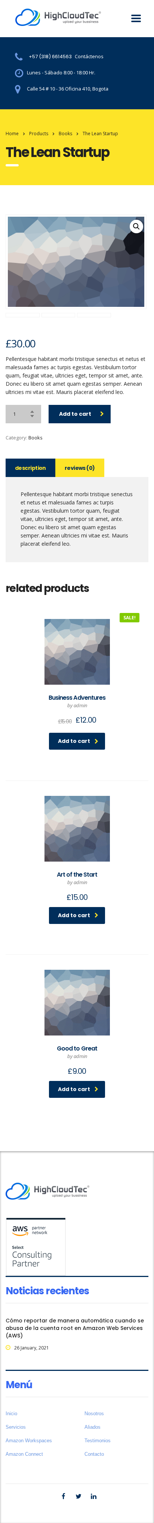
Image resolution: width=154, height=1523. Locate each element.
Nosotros (94, 1413)
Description (30, 468)
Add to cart (75, 414)
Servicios (16, 1427)
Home (12, 133)
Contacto (94, 1454)
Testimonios (97, 1440)
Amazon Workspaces (29, 1440)
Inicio (11, 1413)
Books (35, 437)
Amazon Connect (24, 1454)
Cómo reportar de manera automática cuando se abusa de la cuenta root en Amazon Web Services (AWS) (75, 1328)
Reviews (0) (80, 468)
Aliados (92, 1427)
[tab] (30, 468)
